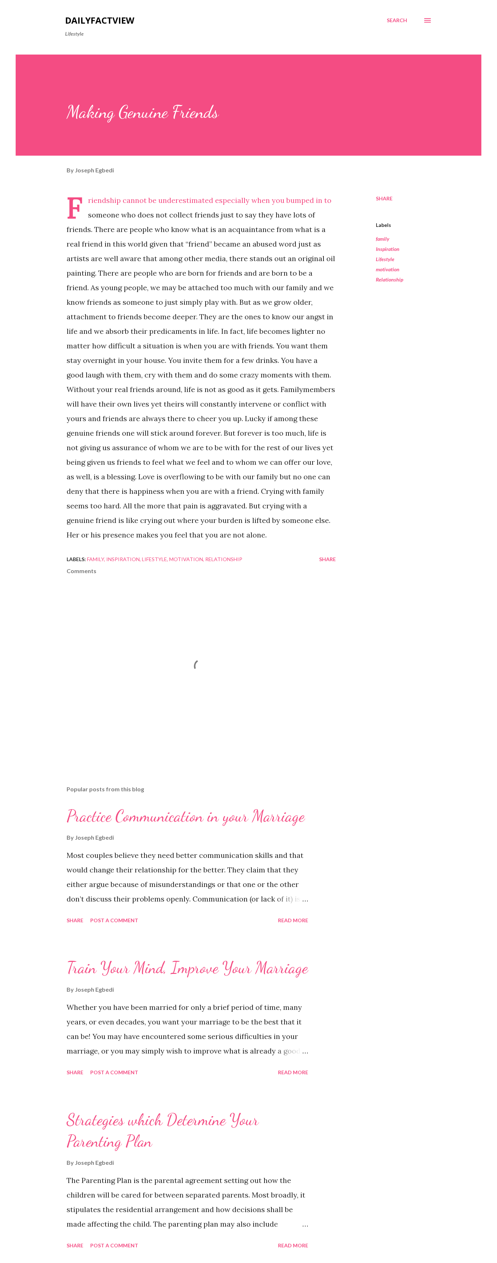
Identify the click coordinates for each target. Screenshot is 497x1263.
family (382, 239)
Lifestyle (385, 259)
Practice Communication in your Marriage (186, 816)
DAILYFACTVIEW (99, 20)
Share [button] (384, 198)
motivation (387, 269)
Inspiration (387, 249)
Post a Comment (114, 920)
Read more (293, 920)
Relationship (389, 279)
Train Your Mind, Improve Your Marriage (187, 967)
